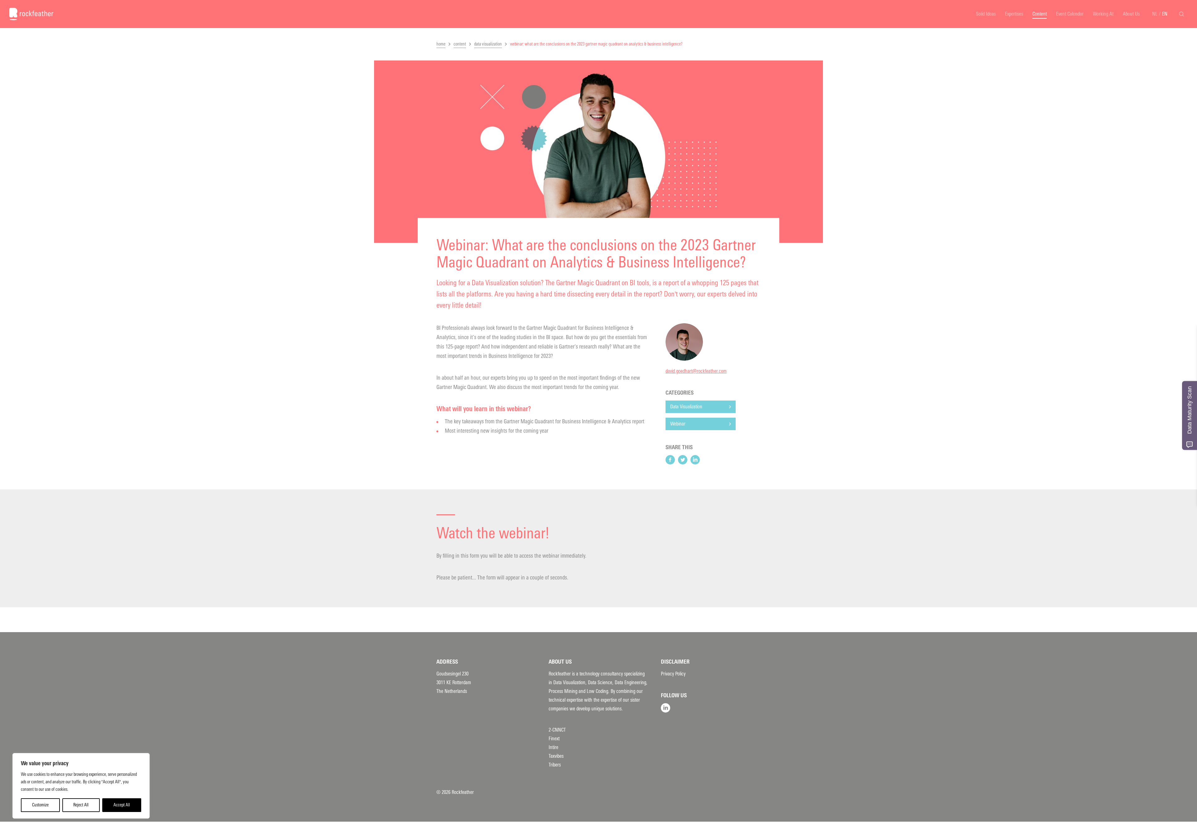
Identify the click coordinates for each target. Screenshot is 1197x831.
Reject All (81, 805)
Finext (554, 739)
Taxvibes (556, 756)
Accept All (121, 805)
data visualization (488, 44)
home (440, 44)
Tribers (555, 765)
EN (1164, 14)
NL (1154, 14)
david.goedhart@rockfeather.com (696, 371)
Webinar (677, 424)
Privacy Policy (673, 674)
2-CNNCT (557, 730)
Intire (553, 747)
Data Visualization (686, 407)
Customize (40, 805)
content (460, 44)
